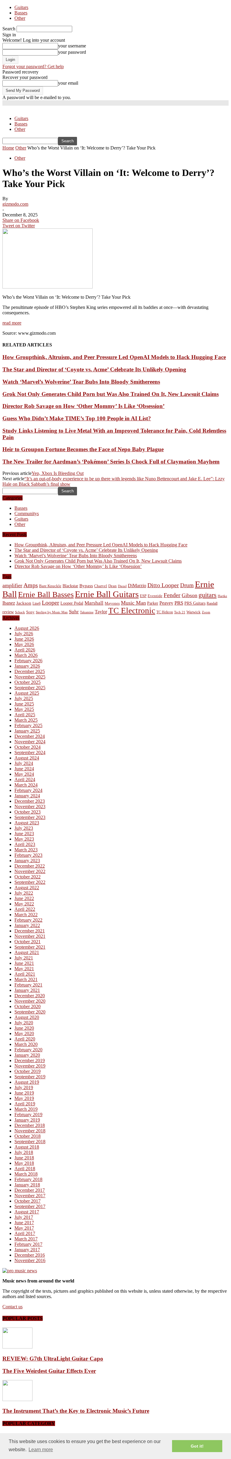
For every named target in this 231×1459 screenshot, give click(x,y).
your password (72, 52)
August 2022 (26, 887)
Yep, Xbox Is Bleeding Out (58, 473)
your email (68, 83)
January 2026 (27, 666)
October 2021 (27, 941)
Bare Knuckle (50, 586)
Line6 (36, 603)
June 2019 (24, 1092)
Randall (212, 603)
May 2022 (24, 903)
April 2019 (24, 1103)
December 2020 (29, 995)
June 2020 (24, 1028)
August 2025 (26, 693)
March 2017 (26, 1238)
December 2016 (29, 1255)
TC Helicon (164, 612)
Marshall (94, 603)
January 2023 (27, 860)
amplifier (12, 585)
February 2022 (28, 920)
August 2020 (26, 1017)
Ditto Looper (163, 585)
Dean (112, 586)
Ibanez (8, 603)
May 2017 (24, 1228)
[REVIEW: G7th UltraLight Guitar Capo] (17, 1346)
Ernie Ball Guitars (107, 594)
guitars (208, 595)
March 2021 (26, 979)
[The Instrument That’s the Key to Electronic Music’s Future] (17, 1399)
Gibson (189, 595)
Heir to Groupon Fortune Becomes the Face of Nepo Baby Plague (83, 449)
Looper (50, 602)
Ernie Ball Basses (46, 594)
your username (72, 45)
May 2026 (24, 644)
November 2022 (29, 871)
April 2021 (24, 974)
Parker (152, 603)
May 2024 (24, 774)
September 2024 (29, 752)
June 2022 (24, 898)
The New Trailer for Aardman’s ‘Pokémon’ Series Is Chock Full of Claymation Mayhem (111, 461)
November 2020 (29, 1001)
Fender (172, 595)
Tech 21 (179, 612)
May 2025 (24, 709)
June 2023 (24, 833)
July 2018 (23, 1152)
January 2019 (27, 1119)
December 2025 (29, 671)
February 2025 (28, 725)
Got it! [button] (197, 1446)
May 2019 (24, 1098)
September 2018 (29, 1141)
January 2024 (27, 795)
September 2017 (29, 1206)
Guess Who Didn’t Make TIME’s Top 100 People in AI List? (76, 418)
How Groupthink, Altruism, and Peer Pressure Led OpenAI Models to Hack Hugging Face (114, 357)
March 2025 (26, 720)
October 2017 (27, 1201)
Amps (30, 585)
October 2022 (27, 876)
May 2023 (24, 838)
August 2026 (26, 628)
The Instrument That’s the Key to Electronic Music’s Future (75, 1411)
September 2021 (29, 947)
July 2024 (23, 763)
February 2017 (28, 1244)
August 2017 (26, 1211)
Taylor (101, 611)
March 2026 (26, 655)
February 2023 (28, 855)
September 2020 (29, 1011)
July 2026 (23, 633)
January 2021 (27, 990)
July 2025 (23, 698)
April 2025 (24, 714)
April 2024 (24, 779)
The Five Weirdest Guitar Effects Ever (49, 1371)
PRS (178, 603)
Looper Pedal (71, 603)
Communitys (26, 513)
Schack (20, 612)
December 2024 (29, 736)
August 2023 (26, 822)
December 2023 (29, 801)
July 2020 (23, 1022)
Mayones (112, 603)
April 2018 (24, 1168)
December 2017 (29, 1190)
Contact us (12, 1306)
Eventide (155, 596)
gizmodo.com (15, 204)
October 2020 (27, 1006)
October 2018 (27, 1136)
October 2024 (27, 747)
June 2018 (24, 1157)
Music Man (133, 603)
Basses (20, 12)
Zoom (206, 612)
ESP (143, 596)
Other (19, 18)
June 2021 (24, 963)
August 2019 (26, 1082)
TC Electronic (131, 610)
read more (11, 322)
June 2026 (24, 639)
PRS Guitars (194, 603)
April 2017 (24, 1233)
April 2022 (24, 909)
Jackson (23, 603)
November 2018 (29, 1130)
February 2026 (28, 660)
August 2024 (26, 757)
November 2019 (29, 1065)
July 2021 (23, 957)
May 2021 (24, 968)
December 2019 (29, 1060)
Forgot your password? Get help (33, 66)
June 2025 (24, 703)
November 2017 (29, 1195)
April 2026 (24, 649)
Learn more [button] (41, 1449)
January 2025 (27, 730)
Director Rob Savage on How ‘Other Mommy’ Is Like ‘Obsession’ (83, 406)
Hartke (222, 596)
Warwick (193, 612)
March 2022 (26, 914)
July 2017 (23, 1217)
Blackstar (70, 586)
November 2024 (29, 741)
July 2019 (23, 1087)
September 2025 (29, 687)
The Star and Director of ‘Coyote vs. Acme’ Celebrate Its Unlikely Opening (94, 369)
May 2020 (24, 1033)
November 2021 (29, 936)
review (8, 612)
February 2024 (28, 790)
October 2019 (27, 1071)
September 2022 (29, 882)
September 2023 (29, 817)
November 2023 (29, 806)
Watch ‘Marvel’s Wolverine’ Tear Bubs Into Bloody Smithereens (81, 382)
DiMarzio (137, 585)
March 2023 (26, 849)
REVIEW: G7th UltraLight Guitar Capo (52, 1358)
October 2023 (27, 811)
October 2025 (27, 682)
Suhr (74, 612)
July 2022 (23, 893)
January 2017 (27, 1249)
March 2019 (26, 1109)
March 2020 (26, 1044)
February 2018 (28, 1179)
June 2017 (24, 1222)
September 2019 (29, 1076)
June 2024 (24, 768)
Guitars (21, 7)
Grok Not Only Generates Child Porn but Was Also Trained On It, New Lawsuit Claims (110, 394)
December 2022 (29, 865)
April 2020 (24, 1038)
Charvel (100, 586)
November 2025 (29, 676)
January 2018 (27, 1184)
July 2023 (23, 828)
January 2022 (27, 925)
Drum (187, 585)
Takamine (87, 612)
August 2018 (26, 1146)
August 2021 (26, 952)
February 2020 (28, 1049)
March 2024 (26, 784)
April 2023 (24, 844)
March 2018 (26, 1174)
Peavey (166, 603)
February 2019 (28, 1114)
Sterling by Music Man (52, 612)
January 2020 (27, 1055)
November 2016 (29, 1260)
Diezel (122, 586)
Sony (30, 612)
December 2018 (29, 1125)
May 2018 (24, 1163)
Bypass (86, 585)
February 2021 (28, 984)
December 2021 (29, 930)
